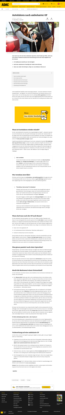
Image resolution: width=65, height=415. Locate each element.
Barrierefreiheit (11, 413)
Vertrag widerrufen (57, 411)
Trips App (3, 400)
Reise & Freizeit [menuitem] (22, 6)
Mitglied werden (11, 0)
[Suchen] (39, 4)
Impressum (10, 411)
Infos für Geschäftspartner (44, 403)
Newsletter (42, 401)
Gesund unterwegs (15, 9)
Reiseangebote (16, 405)
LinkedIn (31, 402)
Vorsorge (22, 9)
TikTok (31, 400)
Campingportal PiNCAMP (18, 407)
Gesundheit (51, 0)
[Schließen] (52, 386)
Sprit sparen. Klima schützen (43, 0)
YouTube (31, 396)
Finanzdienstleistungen (17, 398)
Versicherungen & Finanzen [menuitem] (41, 6)
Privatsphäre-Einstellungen (32, 411)
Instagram (31, 398)
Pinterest (31, 404)
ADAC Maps (15, 403)
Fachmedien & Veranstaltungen (45, 405)
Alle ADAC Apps (4, 401)
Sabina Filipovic (16, 19)
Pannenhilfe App (4, 394)
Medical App (4, 396)
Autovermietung (16, 396)
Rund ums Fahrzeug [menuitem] (31, 6)
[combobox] (26, 4)
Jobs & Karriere (42, 394)
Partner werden (42, 396)
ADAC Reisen (19, 0)
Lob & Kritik (42, 400)
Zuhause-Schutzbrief (26, 0)
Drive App (3, 398)
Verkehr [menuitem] (54, 6)
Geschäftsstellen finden (44, 398)
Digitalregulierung (45, 411)
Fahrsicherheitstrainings (18, 400)
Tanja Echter (21, 19)
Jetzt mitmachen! (46, 387)
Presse (41, 407)
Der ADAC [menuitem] (59, 6)
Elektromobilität (33, 0)
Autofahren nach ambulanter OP (32, 9)
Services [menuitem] (49, 6)
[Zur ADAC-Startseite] (5, 4)
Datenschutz (20, 411)
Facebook (31, 394)
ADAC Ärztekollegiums (31, 362)
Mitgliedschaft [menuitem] (15, 6)
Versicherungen (16, 394)
